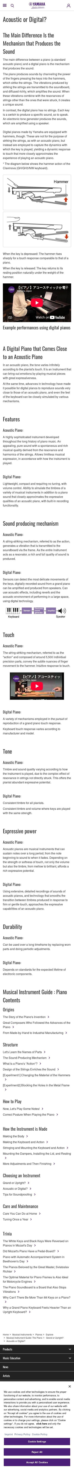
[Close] (70, 1386)
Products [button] (7, 1349)
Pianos (38, 1334)
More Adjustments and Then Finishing (27, 1164)
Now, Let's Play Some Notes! (21, 1109)
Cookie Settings (37, 1441)
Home (6, 1334)
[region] (37, 1425)
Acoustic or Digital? (15, 1188)
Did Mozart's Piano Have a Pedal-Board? (29, 1251)
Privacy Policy (22, 1434)
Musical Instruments (22, 1334)
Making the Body (13, 1136)
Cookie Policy (39, 1434)
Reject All (37, 1452)
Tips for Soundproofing (17, 1194)
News (5, 1367)
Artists (6, 1376)
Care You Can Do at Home (20, 1213)
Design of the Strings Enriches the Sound (29, 1069)
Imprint (9, 1434)
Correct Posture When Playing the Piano (28, 1114)
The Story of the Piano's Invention (24, 1017)
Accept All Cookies (37, 1462)
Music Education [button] (11, 1358)
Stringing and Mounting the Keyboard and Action (34, 1148)
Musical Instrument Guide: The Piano (24, 1337)
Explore (49, 1334)
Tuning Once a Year (15, 1219)
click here (41, 1423)
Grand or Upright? (14, 1183)
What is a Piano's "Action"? (20, 1063)
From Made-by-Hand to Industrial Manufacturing (33, 1033)
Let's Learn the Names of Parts (22, 1052)
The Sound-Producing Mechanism (25, 1058)
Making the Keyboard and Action (23, 1142)
